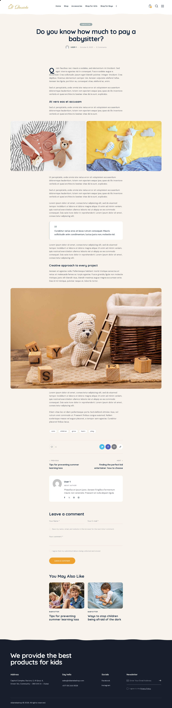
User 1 (67, 481)
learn (83, 431)
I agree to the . (140, 689)
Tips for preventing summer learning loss (64, 617)
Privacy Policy (145, 689)
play (92, 431)
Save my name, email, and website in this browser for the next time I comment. (83, 529)
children (63, 431)
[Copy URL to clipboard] (120, 446)
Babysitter (86, 24)
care (53, 431)
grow (74, 431)
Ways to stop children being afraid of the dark (104, 617)
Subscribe (159, 681)
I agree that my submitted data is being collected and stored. (76, 551)
